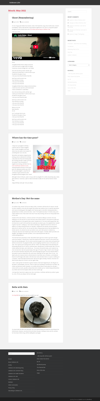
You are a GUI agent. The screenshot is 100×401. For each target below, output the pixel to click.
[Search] (88, 11)
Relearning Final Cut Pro (73, 49)
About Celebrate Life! (13, 362)
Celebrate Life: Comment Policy (15, 370)
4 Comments (24, 202)
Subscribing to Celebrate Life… (15, 390)
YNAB (69, 90)
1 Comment (23, 142)
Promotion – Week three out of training (77, 43)
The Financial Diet (72, 85)
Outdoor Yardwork (72, 55)
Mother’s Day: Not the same (25, 198)
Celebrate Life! (14, 3)
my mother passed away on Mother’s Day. (40, 29)
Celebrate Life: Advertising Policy (16, 367)
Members (10, 382)
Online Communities (13, 385)
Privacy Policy (11, 387)
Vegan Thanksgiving (79, 34)
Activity (10, 365)
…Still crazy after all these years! (75, 73)
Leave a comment (25, 22)
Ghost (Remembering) (23, 17)
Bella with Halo (20, 287)
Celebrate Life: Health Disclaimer (16, 373)
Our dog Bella (15, 295)
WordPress (89, 399)
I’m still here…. (71, 46)
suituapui (71, 23)
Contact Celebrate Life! (13, 379)
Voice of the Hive (72, 88)
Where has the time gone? (25, 137)
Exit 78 (69, 79)
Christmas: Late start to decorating (77, 26)
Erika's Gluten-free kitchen (74, 76)
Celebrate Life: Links (13, 376)
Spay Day (70, 52)
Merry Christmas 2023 (80, 20)
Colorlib (80, 399)
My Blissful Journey (72, 82)
